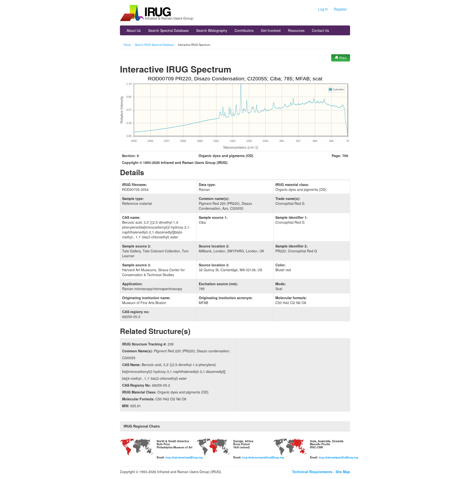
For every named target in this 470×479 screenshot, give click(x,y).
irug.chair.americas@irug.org (184, 457)
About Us (134, 30)
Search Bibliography (211, 30)
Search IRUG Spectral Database (154, 45)
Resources (296, 30)
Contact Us (320, 30)
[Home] (156, 13)
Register (340, 9)
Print (342, 57)
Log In (323, 9)
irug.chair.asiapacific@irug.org (338, 457)
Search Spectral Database (168, 30)
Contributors (244, 30)
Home (127, 45)
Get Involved (271, 30)
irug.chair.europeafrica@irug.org (263, 457)
